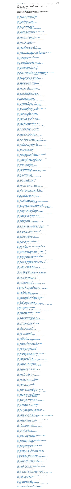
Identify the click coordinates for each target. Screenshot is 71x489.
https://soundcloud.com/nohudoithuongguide (26, 18)
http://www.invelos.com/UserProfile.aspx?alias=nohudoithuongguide (31, 73)
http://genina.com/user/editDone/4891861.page (26, 99)
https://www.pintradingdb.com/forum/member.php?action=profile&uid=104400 (33, 194)
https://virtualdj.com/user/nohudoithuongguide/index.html (28, 388)
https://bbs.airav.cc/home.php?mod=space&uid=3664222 (28, 429)
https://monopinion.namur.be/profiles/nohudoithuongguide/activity (30, 297)
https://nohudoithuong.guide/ (26, 8)
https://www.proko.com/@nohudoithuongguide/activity (28, 243)
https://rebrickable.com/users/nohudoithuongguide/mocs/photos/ (30, 226)
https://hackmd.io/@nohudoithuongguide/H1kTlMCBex (28, 323)
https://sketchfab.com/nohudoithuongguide (25, 441)
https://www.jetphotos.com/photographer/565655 (27, 41)
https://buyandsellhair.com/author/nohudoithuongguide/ (28, 269)
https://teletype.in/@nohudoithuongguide (25, 324)
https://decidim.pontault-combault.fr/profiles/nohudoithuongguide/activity (32, 444)
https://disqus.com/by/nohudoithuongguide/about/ (27, 165)
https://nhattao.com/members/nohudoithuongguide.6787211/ (29, 49)
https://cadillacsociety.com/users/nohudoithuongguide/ (28, 404)
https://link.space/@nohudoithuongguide (25, 350)
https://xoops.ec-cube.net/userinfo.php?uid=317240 (27, 144)
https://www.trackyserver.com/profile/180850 (26, 149)
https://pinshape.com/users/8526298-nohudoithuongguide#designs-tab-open (33, 361)
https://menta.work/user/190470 (23, 44)
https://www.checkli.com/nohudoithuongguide (26, 42)
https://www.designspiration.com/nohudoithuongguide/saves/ (29, 347)
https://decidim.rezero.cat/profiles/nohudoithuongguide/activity (30, 463)
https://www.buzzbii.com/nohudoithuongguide (26, 421)
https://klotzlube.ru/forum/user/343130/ (25, 199)
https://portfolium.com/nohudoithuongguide (26, 36)
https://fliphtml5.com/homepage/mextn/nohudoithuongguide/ (29, 478)
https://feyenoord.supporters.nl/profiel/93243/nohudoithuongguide (30, 400)
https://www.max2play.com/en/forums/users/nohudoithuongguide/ (30, 245)
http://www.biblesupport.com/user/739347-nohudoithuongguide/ (30, 63)
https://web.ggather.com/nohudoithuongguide (26, 90)
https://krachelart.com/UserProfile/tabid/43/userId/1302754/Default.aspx (32, 105)
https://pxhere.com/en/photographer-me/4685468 (27, 202)
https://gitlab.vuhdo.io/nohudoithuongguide (25, 468)
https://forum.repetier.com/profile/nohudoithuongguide (28, 237)
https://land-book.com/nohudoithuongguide (26, 266)
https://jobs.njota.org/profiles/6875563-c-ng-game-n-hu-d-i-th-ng (30, 450)
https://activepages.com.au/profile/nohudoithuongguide (28, 465)
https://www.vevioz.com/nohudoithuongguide (26, 374)
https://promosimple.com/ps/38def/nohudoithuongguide (28, 231)
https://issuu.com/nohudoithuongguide (24, 27)
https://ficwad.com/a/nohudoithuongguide (25, 59)
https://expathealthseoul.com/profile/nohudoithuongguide (28, 79)
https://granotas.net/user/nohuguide (24, 452)
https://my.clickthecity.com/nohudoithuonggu (26, 302)
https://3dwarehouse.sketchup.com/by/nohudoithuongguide (29, 176)
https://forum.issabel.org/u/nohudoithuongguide (26, 195)
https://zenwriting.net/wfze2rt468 (24, 291)
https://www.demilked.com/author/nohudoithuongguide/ (28, 299)
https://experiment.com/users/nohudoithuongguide (27, 363)
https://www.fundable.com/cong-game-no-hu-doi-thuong (28, 357)
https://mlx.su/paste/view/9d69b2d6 (24, 430)
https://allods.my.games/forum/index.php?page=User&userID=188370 (31, 410)
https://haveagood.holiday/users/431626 (25, 481)
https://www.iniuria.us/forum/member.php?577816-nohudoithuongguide (31, 95)
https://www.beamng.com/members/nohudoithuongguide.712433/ (30, 39)
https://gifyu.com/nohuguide (22, 338)
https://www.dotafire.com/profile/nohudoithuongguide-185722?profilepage (32, 158)
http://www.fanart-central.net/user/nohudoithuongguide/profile (29, 135)
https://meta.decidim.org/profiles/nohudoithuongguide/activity (29, 298)
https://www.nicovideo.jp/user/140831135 (25, 174)
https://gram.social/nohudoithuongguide (25, 417)
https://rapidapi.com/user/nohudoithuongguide (26, 329)
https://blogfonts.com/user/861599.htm (25, 403)
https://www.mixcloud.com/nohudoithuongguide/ (27, 378)
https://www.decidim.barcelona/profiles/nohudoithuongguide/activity (31, 256)
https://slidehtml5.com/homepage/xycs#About (26, 315)
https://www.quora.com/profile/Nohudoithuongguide (27, 210)
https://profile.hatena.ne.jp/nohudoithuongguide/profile (28, 485)
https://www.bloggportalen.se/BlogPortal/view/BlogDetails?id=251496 (31, 145)
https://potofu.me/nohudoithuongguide (25, 366)
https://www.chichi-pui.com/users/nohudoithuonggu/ (27, 114)
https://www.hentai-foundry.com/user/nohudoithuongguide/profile (30, 125)
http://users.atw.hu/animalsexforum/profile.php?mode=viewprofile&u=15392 (32, 288)
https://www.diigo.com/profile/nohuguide (25, 216)
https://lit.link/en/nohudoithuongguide (24, 228)
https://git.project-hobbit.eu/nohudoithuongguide (27, 252)
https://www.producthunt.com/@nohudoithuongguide (27, 166)
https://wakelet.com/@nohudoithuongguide (25, 180)
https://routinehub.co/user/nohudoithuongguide (26, 393)
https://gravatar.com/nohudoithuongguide (25, 29)
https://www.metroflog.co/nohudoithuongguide (26, 401)
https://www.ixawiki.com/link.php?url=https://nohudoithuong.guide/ (30, 319)
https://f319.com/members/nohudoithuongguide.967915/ (28, 62)
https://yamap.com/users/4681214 (24, 385)
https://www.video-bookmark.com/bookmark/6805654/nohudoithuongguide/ (32, 262)
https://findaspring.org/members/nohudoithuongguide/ (28, 83)
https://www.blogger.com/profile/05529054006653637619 (29, 28)
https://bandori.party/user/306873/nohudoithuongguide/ (28, 394)
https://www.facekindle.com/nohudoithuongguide (27, 420)
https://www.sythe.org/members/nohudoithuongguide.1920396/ (30, 389)
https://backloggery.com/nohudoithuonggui (25, 121)
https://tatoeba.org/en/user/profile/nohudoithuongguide (28, 136)
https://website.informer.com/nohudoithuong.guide (27, 179)
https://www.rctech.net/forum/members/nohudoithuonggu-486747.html (31, 51)
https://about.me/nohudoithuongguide (24, 169)
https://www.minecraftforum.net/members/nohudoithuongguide (30, 221)
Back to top (57, 3)
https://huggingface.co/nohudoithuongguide (26, 384)
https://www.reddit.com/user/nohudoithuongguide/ (27, 22)
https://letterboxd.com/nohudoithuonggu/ (25, 281)
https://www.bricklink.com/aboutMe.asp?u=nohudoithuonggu (29, 343)
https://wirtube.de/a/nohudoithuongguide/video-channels (28, 449)
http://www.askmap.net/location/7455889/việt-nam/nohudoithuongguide (31, 294)
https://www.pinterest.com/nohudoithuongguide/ (27, 17)
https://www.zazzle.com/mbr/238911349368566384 (27, 278)
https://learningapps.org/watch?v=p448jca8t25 (26, 337)
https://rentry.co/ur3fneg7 (22, 223)
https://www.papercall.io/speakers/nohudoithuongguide (28, 128)
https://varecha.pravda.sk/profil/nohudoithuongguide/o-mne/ (29, 342)
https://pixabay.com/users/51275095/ (24, 477)
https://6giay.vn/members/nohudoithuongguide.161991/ (28, 77)
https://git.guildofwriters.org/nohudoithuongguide (27, 436)
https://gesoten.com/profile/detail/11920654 (26, 133)
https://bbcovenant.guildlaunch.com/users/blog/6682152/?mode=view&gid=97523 (33, 206)
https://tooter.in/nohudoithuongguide (24, 156)
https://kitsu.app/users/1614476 (23, 264)
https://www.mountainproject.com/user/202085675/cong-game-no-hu (31, 353)
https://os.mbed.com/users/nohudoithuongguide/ (27, 406)
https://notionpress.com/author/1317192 (25, 358)
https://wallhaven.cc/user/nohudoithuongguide (26, 383)
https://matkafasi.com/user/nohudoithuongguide (26, 320)
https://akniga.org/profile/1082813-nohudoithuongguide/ (28, 123)
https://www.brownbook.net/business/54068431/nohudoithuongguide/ (31, 204)
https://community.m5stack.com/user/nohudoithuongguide (29, 371)
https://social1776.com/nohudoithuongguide (26, 414)
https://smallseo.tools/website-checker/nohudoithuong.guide (29, 159)
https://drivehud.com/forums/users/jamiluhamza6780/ (28, 94)
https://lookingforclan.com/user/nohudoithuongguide (27, 395)
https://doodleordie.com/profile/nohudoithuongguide (27, 68)
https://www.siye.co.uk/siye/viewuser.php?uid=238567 (28, 355)
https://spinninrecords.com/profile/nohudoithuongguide (28, 130)
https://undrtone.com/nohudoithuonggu (25, 467)
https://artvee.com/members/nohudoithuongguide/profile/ (28, 267)
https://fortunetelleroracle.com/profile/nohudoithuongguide (29, 309)
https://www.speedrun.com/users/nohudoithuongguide (28, 352)
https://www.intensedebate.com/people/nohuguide (27, 64)
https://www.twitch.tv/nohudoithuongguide (25, 26)
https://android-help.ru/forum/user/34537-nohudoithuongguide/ (30, 138)
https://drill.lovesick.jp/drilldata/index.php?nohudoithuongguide (30, 303)
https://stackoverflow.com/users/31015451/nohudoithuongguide (30, 211)
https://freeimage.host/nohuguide (23, 235)
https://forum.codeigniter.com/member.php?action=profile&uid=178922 (31, 391)
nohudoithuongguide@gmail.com (26, 10)
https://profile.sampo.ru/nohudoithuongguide (26, 200)
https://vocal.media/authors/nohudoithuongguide (27, 325)
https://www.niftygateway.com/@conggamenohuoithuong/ (29, 339)
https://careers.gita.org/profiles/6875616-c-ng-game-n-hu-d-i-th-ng (31, 466)
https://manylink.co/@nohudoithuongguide (25, 71)
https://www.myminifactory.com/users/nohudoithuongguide (29, 330)
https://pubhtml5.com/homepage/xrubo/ (25, 182)
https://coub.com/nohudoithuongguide (24, 345)
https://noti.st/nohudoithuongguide (24, 87)
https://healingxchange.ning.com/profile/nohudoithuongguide (29, 279)
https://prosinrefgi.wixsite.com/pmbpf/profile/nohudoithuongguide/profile (32, 273)
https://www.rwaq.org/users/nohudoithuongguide (27, 134)
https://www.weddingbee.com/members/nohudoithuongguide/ (29, 409)
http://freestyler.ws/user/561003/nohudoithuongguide (28, 317)
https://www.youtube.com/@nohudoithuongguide (27, 15)
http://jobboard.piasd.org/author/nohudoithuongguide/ (28, 482)
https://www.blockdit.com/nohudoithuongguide (26, 258)
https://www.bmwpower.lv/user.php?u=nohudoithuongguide (29, 457)
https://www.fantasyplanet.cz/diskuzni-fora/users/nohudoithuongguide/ (31, 154)
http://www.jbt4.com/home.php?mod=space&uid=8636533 (29, 424)
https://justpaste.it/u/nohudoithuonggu (24, 480)
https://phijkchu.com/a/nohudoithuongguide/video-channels (29, 104)
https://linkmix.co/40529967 (22, 58)
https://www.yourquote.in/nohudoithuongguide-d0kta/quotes (29, 240)
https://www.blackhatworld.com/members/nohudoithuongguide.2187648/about (33, 225)
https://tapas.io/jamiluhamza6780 (23, 220)
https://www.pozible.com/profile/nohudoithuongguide (28, 360)
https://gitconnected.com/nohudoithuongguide (26, 348)
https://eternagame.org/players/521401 (25, 257)
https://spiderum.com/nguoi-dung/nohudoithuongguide (28, 57)
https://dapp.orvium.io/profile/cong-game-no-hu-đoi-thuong (29, 190)
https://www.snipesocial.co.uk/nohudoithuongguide (27, 88)
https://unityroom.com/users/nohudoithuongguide (27, 120)
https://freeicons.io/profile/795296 (24, 131)
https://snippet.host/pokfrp (22, 308)
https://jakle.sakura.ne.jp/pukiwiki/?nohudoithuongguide (28, 276)
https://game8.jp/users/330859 (23, 238)
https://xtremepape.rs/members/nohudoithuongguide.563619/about (30, 227)
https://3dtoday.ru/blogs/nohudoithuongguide (26, 139)
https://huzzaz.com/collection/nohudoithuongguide (27, 69)
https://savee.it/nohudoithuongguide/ (24, 232)
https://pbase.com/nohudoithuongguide (25, 405)
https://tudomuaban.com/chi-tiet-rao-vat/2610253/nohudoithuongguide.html (32, 74)
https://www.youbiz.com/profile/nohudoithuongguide (27, 411)
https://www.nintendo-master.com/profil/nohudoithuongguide (29, 80)
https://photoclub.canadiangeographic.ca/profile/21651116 (29, 141)
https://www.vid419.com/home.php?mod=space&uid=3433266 (29, 261)
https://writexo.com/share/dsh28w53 (24, 103)
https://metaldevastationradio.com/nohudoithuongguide (28, 318)
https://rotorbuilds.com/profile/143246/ (25, 61)
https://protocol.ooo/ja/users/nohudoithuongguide (27, 151)
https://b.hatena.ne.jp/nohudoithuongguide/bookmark (28, 161)
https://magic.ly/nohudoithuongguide (24, 333)
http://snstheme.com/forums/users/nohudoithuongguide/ (28, 287)
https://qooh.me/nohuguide (22, 370)
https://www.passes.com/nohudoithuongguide (26, 56)
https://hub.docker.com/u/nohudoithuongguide (26, 376)
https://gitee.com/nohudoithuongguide (24, 172)
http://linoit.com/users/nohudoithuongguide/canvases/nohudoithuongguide (32, 153)
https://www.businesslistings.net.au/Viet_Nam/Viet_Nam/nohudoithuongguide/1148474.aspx (35, 72)
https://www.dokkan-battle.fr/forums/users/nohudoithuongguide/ (30, 78)
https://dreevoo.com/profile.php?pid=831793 (26, 92)
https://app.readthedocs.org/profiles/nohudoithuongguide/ (29, 171)
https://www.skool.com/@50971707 (24, 124)
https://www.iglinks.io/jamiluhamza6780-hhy (26, 110)
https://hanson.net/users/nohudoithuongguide (26, 67)
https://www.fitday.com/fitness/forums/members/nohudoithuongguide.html (32, 359)
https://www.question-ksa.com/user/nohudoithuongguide (28, 412)
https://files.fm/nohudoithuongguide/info (25, 340)
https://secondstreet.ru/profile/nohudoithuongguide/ (27, 460)
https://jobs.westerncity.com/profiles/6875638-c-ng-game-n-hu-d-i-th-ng (32, 475)
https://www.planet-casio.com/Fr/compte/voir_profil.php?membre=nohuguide (32, 201)
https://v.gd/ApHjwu (21, 301)
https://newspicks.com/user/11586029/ (25, 328)
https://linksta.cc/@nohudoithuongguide (25, 314)
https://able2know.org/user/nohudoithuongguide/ (27, 46)
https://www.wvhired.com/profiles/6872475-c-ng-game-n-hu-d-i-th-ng (31, 108)
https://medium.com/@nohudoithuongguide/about (27, 32)
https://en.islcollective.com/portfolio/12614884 (26, 38)
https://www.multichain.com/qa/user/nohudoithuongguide (28, 37)
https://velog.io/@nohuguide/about (24, 447)
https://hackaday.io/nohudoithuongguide (25, 386)
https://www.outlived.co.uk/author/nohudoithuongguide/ (28, 89)
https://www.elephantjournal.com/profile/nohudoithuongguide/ (29, 445)
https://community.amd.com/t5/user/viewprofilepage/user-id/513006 (31, 126)
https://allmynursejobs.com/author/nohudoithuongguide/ (28, 189)
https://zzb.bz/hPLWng (21, 242)
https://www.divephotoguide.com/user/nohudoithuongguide (29, 364)
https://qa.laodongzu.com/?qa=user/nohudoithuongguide (28, 109)
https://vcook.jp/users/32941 (22, 432)
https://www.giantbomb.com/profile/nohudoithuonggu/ (28, 344)
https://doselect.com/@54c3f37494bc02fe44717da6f (27, 396)
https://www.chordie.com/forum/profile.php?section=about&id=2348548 (32, 34)
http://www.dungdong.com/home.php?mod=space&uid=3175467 (30, 427)
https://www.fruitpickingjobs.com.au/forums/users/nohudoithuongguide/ (31, 268)
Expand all (57, 2)
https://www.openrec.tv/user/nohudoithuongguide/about (28, 369)
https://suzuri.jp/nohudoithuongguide (24, 282)
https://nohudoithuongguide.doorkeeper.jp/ (25, 286)
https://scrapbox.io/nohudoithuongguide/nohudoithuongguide (29, 486)
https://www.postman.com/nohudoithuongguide (26, 212)
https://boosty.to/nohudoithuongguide (24, 218)
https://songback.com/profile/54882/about (25, 476)
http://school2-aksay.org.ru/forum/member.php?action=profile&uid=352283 (32, 473)
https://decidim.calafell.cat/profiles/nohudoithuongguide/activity (30, 471)
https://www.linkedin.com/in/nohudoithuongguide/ (27, 16)
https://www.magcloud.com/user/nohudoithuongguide (28, 143)
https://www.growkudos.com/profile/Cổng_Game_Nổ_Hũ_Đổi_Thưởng (31, 296)
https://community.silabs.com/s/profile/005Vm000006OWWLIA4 (30, 284)
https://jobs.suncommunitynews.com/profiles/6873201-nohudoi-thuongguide (32, 250)
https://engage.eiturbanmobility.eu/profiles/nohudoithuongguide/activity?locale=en (34, 230)
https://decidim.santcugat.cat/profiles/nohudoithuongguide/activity (30, 75)
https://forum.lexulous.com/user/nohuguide (25, 462)
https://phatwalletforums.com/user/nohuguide (26, 84)
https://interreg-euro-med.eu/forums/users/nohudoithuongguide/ (30, 251)
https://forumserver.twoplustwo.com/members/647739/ (28, 241)
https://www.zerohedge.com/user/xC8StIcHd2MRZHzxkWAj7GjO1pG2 (31, 283)
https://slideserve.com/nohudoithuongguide (25, 354)
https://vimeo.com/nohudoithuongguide (25, 21)
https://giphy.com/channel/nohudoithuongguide (26, 277)
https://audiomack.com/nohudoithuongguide (26, 437)
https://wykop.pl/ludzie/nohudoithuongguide (26, 334)
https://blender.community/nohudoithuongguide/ (26, 82)
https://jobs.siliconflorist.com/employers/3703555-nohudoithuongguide (31, 470)
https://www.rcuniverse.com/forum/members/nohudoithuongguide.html (31, 53)
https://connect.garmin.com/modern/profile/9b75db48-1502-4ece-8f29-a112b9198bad (34, 167)
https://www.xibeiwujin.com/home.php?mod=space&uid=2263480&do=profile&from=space (35, 415)
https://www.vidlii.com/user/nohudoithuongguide (27, 399)
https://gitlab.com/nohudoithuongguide (25, 164)
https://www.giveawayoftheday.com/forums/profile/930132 (29, 365)
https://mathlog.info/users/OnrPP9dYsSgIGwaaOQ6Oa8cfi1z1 (29, 160)
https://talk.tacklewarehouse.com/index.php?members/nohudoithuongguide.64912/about (35, 260)
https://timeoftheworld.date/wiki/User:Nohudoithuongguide (29, 312)
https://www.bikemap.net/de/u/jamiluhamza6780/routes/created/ (30, 289)
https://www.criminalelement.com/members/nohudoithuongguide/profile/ (31, 253)
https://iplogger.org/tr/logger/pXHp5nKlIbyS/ (26, 47)
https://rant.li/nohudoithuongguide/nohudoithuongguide (28, 107)
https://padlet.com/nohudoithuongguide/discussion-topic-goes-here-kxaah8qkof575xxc (35, 214)
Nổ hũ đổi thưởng (20, 3)
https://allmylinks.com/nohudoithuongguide (25, 327)
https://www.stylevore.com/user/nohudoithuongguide (27, 155)
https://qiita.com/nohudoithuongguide (24, 175)
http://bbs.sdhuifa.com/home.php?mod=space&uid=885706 (29, 196)
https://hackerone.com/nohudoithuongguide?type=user (28, 215)
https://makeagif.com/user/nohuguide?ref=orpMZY (27, 390)
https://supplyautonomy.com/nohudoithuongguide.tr (27, 416)
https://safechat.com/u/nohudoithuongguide (26, 322)
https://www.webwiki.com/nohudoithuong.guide (26, 349)
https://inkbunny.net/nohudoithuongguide (25, 43)
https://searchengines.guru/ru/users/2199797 (26, 381)
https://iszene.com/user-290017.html (24, 97)
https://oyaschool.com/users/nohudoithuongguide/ (27, 431)
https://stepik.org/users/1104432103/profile (25, 446)
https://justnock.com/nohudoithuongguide (25, 263)
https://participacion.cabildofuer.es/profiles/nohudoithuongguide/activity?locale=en (34, 310)
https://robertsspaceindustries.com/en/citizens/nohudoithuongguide (31, 335)
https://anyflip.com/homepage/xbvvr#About (26, 177)
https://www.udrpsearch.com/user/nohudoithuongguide (28, 185)
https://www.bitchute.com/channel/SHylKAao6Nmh (27, 184)
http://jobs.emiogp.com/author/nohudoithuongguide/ (27, 455)
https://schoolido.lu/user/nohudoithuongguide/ (26, 129)
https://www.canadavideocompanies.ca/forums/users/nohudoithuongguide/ (32, 187)
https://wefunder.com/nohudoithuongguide (25, 332)
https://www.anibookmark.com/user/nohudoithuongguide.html (29, 66)
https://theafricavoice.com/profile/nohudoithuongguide (28, 197)
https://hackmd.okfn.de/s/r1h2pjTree (24, 112)
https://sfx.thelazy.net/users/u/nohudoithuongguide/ (27, 118)
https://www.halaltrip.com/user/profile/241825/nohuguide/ (29, 119)
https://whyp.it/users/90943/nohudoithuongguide (27, 113)
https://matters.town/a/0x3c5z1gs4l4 (24, 150)
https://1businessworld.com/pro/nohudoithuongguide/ (28, 248)
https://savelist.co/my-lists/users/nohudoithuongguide (28, 434)
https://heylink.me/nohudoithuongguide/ (25, 163)
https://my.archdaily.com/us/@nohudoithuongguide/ (27, 442)
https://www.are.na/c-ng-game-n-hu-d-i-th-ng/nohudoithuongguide (30, 217)
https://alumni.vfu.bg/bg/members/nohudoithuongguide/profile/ (30, 191)
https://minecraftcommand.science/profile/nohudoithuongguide (30, 255)
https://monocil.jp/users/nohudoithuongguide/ (26, 117)
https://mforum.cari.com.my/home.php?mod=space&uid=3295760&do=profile (33, 483)
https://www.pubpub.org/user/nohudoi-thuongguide (27, 222)
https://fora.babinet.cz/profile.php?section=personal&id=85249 (30, 205)
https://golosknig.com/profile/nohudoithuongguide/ (27, 93)
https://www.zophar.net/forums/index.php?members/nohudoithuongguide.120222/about (35, 207)
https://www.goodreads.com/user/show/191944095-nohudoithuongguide (31, 440)
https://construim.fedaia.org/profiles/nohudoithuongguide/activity (30, 451)
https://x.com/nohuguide (22, 20)
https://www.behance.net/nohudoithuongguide (26, 209)
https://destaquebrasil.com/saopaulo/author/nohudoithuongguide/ (30, 453)
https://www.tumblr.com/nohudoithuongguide (26, 24)
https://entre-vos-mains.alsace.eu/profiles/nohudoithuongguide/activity (31, 233)
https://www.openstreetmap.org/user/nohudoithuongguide (28, 375)
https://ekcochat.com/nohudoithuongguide (25, 98)
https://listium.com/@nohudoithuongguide (25, 425)
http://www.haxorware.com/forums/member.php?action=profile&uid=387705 (32, 456)
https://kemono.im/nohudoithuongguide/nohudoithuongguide (29, 426)
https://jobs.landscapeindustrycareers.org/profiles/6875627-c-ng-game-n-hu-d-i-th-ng (34, 472)
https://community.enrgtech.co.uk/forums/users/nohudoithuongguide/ (31, 435)
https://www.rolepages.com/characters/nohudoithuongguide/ (29, 85)
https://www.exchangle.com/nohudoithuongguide (27, 54)
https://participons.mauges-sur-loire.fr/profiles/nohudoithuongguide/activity (32, 419)
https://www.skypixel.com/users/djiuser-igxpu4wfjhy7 (28, 293)
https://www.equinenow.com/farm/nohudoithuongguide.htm (29, 48)
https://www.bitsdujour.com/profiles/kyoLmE (26, 373)
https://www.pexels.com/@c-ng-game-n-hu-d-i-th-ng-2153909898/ (30, 439)
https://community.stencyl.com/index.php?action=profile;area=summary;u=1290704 (34, 52)
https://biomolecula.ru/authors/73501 (24, 313)
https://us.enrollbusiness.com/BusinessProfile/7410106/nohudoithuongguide (32, 140)
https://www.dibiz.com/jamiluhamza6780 (25, 398)
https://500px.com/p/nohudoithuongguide (25, 23)
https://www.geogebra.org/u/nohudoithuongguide (27, 380)
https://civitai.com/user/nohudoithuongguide (26, 115)
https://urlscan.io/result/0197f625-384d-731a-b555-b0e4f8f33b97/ (30, 100)
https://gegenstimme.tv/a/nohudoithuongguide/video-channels (29, 422)
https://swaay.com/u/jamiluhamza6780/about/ (26, 236)
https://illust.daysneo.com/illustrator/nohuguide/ (26, 192)
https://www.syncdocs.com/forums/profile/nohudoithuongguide (30, 186)
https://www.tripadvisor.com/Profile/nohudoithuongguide (28, 274)
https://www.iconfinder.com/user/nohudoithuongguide (28, 379)
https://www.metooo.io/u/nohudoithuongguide (26, 368)
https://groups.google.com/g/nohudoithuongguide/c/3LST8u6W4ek (30, 31)
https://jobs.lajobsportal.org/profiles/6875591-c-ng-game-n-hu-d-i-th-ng (32, 458)
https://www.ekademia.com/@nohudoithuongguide (27, 102)
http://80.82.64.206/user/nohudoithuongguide (26, 307)
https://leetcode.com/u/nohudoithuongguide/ (26, 181)
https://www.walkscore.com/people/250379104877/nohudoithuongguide (31, 170)
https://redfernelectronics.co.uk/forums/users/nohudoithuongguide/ (30, 461)
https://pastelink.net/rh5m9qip (23, 407)
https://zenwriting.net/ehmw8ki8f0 (24, 292)
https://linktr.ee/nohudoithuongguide (24, 33)
